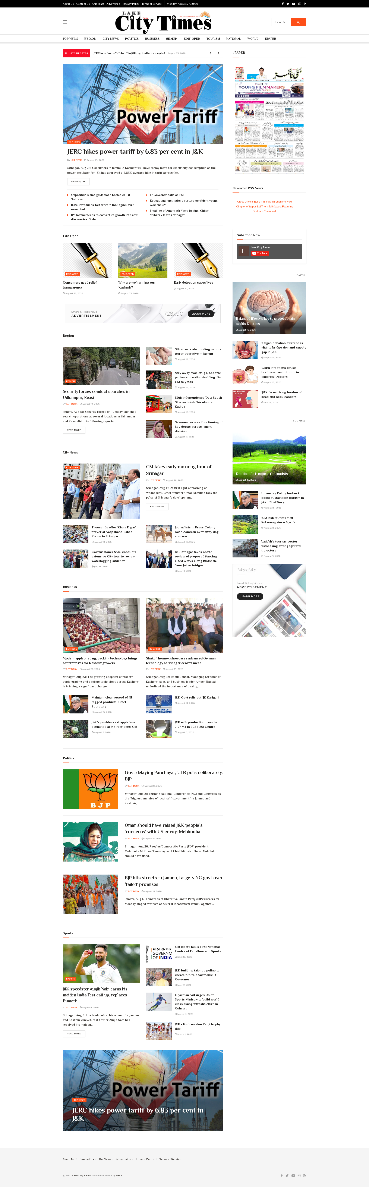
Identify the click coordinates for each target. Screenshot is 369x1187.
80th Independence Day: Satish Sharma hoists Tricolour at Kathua (198, 402)
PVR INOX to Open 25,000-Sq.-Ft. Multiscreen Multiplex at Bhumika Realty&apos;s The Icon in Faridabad (264, 206)
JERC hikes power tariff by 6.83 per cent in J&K (135, 151)
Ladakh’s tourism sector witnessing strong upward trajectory (281, 546)
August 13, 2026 (186, 703)
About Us (68, 3)
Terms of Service (152, 3)
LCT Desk (76, 160)
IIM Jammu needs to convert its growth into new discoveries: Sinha (136, 53)
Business (152, 38)
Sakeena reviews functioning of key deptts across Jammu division (199, 426)
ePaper (270, 38)
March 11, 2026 (185, 1014)
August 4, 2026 (90, 1007)
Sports (70, 979)
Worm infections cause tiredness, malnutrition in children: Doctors (280, 372)
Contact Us (83, 3)
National (233, 38)
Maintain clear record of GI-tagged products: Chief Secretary (112, 702)
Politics (132, 38)
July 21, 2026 (101, 566)
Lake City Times (81, 1175)
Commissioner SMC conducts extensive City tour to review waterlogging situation (114, 556)
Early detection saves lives (193, 282)
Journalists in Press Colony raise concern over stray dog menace (197, 531)
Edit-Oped (192, 38)
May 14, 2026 (184, 571)
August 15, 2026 (103, 712)
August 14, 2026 (272, 357)
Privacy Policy (131, 3)
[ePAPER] (269, 119)
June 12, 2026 (184, 985)
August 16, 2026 (186, 387)
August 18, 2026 (186, 359)
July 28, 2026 (270, 402)
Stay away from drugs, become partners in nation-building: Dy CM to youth (198, 377)
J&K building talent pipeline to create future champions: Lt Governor (197, 974)
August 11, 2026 (185, 436)
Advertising (113, 3)
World (252, 38)
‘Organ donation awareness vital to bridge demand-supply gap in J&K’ (283, 347)
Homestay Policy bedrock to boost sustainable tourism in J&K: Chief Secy (282, 497)
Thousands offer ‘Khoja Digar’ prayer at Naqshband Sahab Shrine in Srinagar (114, 531)
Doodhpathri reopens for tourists (262, 474)
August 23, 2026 (95, 160)
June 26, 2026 (184, 956)
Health (171, 38)
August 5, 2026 (185, 732)
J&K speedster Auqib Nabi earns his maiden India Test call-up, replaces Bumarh (95, 995)
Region (90, 38)
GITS (119, 1175)
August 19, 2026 (91, 403)
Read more (78, 181)
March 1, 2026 (184, 1034)
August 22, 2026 (185, 288)
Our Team (98, 3)
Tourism (213, 38)
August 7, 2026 (102, 732)
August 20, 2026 (174, 480)
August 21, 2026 (152, 838)
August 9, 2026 (272, 556)
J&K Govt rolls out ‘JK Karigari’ (197, 697)
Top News (70, 38)
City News (110, 38)
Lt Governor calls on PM (167, 195)
